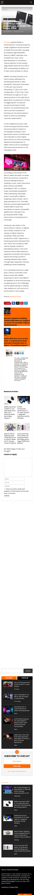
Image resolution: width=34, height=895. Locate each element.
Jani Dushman (7, 32)
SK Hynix (7, 42)
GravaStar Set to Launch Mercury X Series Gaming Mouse (21, 709)
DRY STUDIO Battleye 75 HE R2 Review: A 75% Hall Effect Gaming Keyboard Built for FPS (22, 790)
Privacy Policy (14, 887)
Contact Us (5, 887)
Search (3, 668)
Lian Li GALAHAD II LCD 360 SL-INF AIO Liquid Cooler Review (21, 696)
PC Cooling (17, 701)
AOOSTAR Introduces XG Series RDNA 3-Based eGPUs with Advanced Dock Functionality (21, 722)
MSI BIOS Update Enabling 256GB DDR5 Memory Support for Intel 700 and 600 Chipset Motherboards (17, 321)
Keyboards (17, 796)
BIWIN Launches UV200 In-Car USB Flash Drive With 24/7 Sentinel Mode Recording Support (10, 412)
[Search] (31, 2)
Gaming (16, 840)
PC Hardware (11, 19)
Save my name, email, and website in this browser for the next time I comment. (16, 491)
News (5, 19)
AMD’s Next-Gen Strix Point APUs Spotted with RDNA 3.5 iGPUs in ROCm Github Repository (21, 738)
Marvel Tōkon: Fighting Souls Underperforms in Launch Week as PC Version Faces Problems (10, 438)
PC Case (16, 689)
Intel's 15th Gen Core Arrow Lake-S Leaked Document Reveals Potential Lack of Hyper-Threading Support (16, 341)
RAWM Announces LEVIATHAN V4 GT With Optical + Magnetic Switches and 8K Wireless (23, 412)
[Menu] (2, 2)
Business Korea (15, 296)
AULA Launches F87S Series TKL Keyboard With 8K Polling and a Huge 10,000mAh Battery (23, 438)
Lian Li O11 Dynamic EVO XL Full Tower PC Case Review (22, 684)
